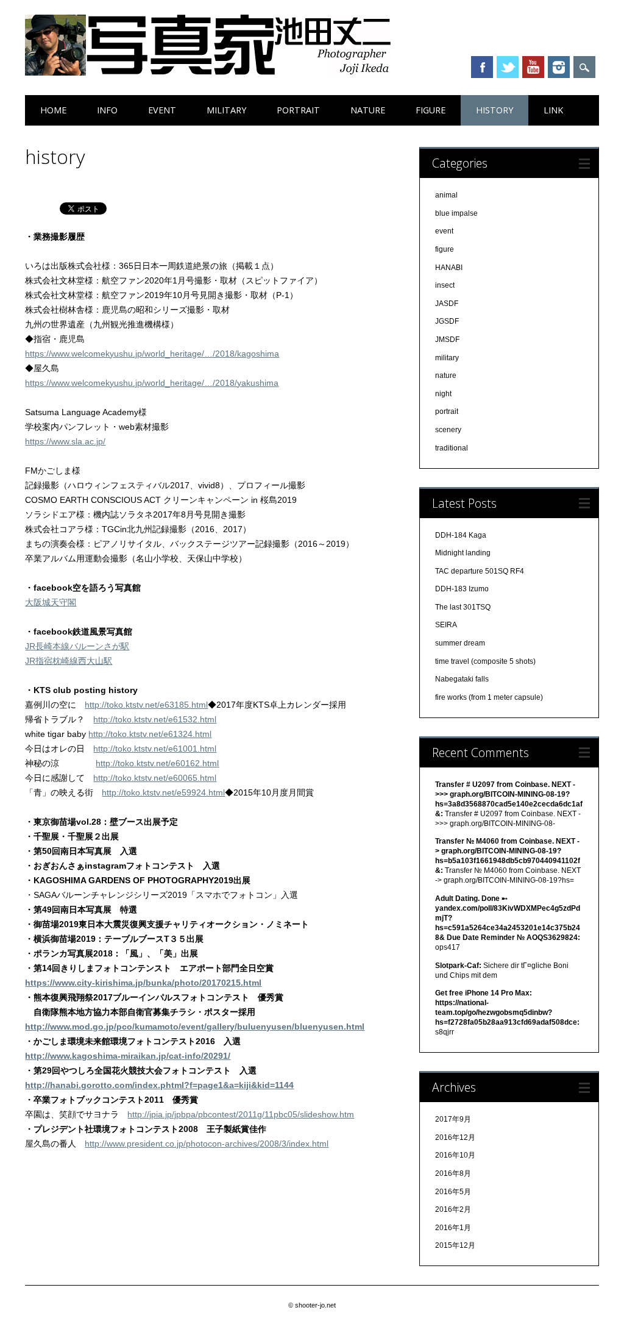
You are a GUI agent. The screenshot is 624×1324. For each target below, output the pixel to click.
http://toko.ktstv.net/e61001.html (154, 748)
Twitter (508, 67)
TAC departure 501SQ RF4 (479, 571)
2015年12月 (455, 1245)
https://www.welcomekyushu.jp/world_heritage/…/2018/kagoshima (152, 353)
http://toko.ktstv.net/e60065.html (154, 778)
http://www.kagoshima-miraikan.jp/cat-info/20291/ (127, 1056)
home (53, 110)
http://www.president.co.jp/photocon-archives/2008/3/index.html (206, 1143)
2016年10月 (455, 1155)
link (553, 110)
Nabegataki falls (462, 679)
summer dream (460, 643)
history (494, 110)
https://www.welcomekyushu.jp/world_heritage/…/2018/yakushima (151, 383)
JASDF (446, 303)
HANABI (449, 267)
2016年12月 (455, 1137)
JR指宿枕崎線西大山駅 (68, 661)
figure (430, 110)
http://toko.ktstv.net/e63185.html (146, 705)
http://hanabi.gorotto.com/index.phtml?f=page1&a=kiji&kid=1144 (159, 1085)
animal (446, 195)
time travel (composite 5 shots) (485, 661)
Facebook (482, 67)
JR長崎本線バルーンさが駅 (77, 646)
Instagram (559, 67)
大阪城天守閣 (50, 602)
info (107, 110)
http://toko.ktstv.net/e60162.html (157, 763)
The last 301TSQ (463, 607)
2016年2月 (453, 1209)
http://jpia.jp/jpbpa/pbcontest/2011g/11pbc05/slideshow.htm (240, 1114)
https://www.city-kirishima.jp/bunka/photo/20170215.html (143, 983)
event (162, 110)
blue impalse (456, 213)
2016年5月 (453, 1191)
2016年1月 (453, 1227)
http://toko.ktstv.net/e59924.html (163, 792)
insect (445, 285)
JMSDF (447, 339)
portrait (298, 110)
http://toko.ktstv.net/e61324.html (149, 734)
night (443, 394)
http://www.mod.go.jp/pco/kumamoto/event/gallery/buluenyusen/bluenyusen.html (194, 1026)
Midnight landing (463, 553)
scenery (448, 429)
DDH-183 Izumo (462, 589)
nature (367, 110)
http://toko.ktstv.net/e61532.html (154, 719)
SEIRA (446, 625)
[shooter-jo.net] (208, 72)
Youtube (533, 67)
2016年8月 (453, 1173)
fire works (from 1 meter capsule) (489, 697)
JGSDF (447, 321)
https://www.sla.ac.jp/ (65, 441)
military (226, 110)
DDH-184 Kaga (460, 535)
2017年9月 (453, 1119)
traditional (451, 448)
